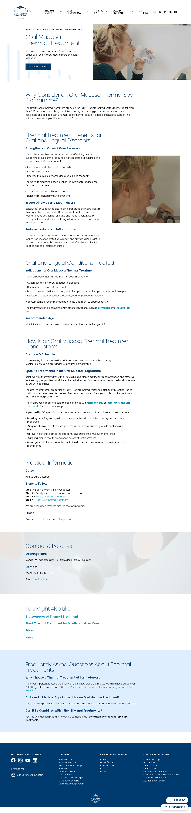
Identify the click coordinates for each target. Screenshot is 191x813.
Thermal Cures (49, 11)
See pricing (64, 519)
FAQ (102, 768)
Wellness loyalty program (71, 783)
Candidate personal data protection (161, 774)
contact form (41, 579)
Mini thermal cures (68, 762)
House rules (149, 762)
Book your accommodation (51, 496)
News (29, 637)
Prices (30, 630)
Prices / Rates (107, 762)
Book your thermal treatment (52, 499)
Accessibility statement (154, 777)
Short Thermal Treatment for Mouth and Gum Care (62, 623)
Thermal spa (65, 768)
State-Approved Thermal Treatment (52, 617)
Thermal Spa (98, 11)
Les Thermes (143, 11)
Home (28, 29)
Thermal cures (66, 759)
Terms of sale (150, 765)
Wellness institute (118, 11)
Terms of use (149, 768)
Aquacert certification (154, 780)
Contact (104, 759)
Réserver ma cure (38, 67)
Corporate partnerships (71, 777)
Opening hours (107, 765)
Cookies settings (151, 759)
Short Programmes (74, 11)
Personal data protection (155, 771)
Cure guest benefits (69, 780)
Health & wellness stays (70, 765)
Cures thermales (40, 29)
